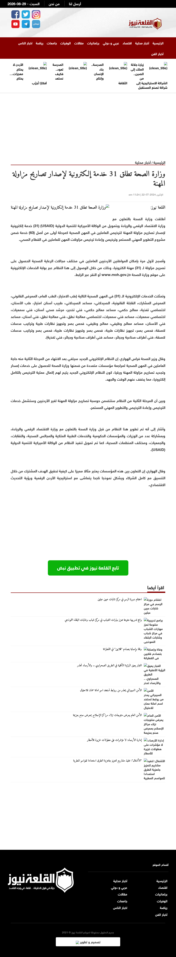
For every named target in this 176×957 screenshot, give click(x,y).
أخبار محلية (142, 42)
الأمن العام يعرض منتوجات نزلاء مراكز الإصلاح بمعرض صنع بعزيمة (107, 715)
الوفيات (65, 42)
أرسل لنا (75, 3)
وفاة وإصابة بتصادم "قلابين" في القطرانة (122, 649)
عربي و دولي (111, 42)
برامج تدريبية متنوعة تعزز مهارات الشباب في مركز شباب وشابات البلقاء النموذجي (103, 620)
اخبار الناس (25, 42)
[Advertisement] (88, 123)
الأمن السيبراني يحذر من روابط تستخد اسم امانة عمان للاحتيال (111, 690)
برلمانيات (93, 42)
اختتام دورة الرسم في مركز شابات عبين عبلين (120, 599)
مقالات (79, 42)
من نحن (54, 3)
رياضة (39, 42)
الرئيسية (158, 42)
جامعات (52, 42)
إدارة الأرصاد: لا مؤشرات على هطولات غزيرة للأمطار (114, 740)
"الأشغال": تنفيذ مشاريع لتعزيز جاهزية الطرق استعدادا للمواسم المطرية (107, 761)
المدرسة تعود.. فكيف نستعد (58, 71)
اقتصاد (127, 42)
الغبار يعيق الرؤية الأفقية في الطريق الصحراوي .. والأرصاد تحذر (109, 665)
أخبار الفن (157, 53)
